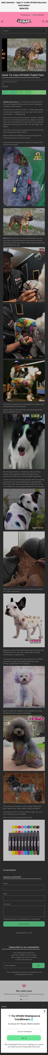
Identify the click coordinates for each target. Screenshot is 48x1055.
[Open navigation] (7, 21)
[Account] (43, 21)
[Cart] (47, 21)
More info (24, 8)
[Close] (44, 1011)
